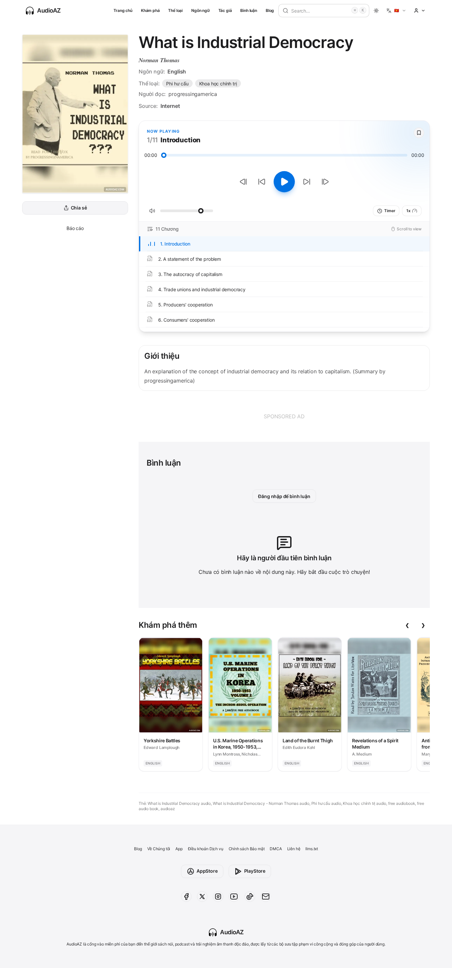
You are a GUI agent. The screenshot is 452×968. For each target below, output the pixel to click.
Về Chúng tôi (158, 848)
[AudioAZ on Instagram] (218, 896)
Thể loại (175, 10)
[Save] (419, 132)
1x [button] (408, 210)
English (176, 71)
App (178, 848)
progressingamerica (192, 94)
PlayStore (254, 871)
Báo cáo (75, 228)
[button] (396, 10)
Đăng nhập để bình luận (284, 496)
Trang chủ (122, 10)
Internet (170, 106)
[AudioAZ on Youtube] (234, 896)
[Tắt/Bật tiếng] (152, 211)
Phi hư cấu (177, 83)
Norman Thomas (159, 60)
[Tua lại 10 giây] (261, 181)
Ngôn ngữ (200, 10)
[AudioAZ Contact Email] (265, 896)
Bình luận (248, 10)
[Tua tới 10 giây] (306, 181)
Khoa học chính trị (218, 83)
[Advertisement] (284, 416)
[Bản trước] (243, 181)
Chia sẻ (79, 208)
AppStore (207, 871)
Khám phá (150, 10)
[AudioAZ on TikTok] (250, 896)
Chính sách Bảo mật (247, 848)
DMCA (276, 848)
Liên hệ (293, 848)
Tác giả (225, 10)
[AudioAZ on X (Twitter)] (202, 896)
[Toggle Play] (284, 181)
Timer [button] (389, 210)
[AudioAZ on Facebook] (186, 896)
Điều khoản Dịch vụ (205, 848)
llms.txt (311, 848)
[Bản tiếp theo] (325, 181)
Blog (270, 10)
